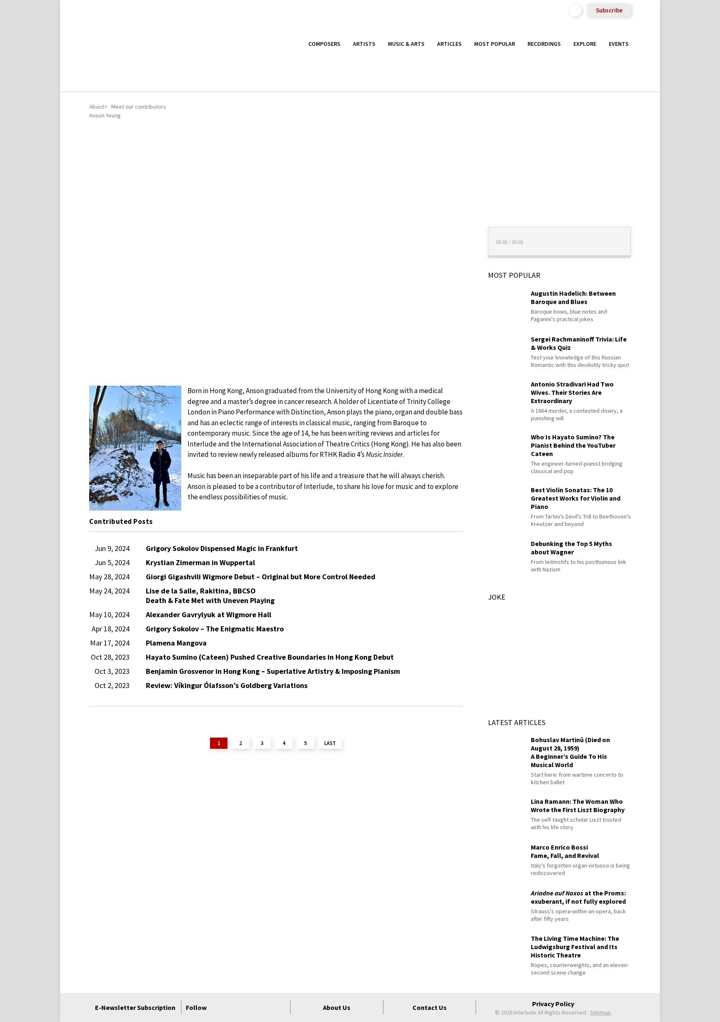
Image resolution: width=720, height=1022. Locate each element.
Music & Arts (406, 43)
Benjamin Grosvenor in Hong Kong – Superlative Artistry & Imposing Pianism (273, 671)
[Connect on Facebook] (219, 1007)
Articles (449, 43)
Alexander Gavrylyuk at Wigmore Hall (208, 614)
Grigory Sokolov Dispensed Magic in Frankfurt (222, 548)
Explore (584, 43)
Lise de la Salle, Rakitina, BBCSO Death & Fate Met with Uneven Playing (210, 595)
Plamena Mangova (176, 643)
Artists (364, 43)
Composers (324, 43)
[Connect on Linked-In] (264, 1007)
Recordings (544, 43)
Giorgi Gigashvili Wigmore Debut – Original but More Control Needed (260, 576)
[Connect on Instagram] (249, 1007)
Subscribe (609, 10)
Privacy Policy (553, 1004)
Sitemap (600, 1012)
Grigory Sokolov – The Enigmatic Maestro (215, 628)
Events (619, 43)
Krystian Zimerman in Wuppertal (200, 562)
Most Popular (494, 43)
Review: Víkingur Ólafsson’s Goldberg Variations (227, 685)
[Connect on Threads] (279, 1007)
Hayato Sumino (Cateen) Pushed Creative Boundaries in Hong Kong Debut (270, 657)
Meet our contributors (138, 106)
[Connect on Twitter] (234, 1007)
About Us (336, 1007)
